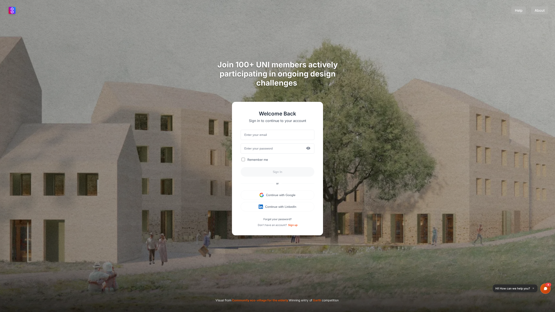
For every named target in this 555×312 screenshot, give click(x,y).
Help (518, 10)
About (540, 10)
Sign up (292, 225)
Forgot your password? (277, 219)
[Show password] (308, 148)
